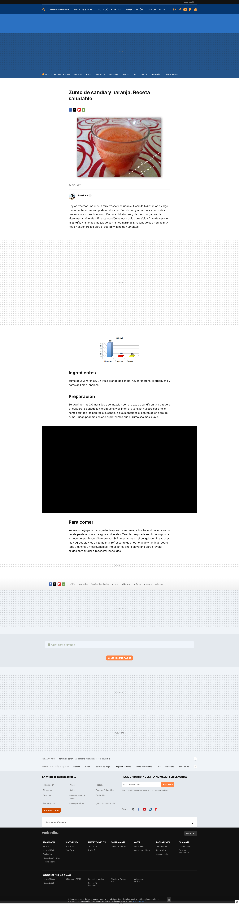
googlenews (195, 9)
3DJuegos (70, 846)
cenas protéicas (76, 803)
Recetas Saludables (100, 584)
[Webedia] (190, 2)
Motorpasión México (139, 880)
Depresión (155, 74)
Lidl (134, 74)
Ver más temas (51, 810)
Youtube (185, 9)
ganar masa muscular (105, 803)
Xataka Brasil (48, 883)
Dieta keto (170, 767)
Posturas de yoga (102, 767)
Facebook (180, 9)
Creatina (143, 74)
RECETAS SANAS (83, 9)
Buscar (191, 822)
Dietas (72, 790)
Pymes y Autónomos (184, 851)
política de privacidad (159, 790)
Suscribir (168, 784)
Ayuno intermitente (144, 767)
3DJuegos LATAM (73, 879)
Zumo (138, 584)
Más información (140, 901)
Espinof (91, 850)
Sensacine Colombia (92, 884)
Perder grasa (49, 803)
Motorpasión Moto (142, 850)
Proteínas (100, 785)
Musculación (48, 785)
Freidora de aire (171, 74)
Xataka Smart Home (51, 858)
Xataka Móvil (48, 850)
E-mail (83, 110)
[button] (84, 195)
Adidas (88, 74)
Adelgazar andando (123, 767)
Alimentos (83, 584)
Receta (160, 584)
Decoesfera (161, 850)
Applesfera (47, 854)
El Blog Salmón (185, 846)
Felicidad (78, 74)
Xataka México (49, 879)
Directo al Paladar (118, 846)
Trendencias (161, 846)
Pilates (88, 767)
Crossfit (76, 767)
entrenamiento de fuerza (77, 796)
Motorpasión (139, 846)
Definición (100, 795)
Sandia (149, 584)
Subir (188, 833)
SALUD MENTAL (157, 9)
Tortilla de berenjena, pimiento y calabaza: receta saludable (84, 759)
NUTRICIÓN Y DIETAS (109, 9)
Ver (121, 658)
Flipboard (190, 9)
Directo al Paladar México (118, 880)
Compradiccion (162, 854)
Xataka (46, 846)
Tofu (159, 767)
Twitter (74, 110)
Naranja (126, 584)
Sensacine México (96, 879)
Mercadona (100, 74)
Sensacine (92, 846)
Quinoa (66, 767)
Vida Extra (70, 850)
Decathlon (113, 74)
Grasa (67, 74)
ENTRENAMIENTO (59, 9)
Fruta (116, 584)
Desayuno (47, 795)
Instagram (174, 9)
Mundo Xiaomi (49, 862)
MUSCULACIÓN (134, 9)
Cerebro (125, 74)
